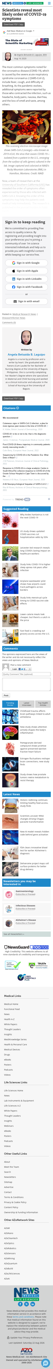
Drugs (7, 1054)
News (7, 1014)
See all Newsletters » (14, 934)
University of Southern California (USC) (23, 184)
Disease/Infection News (13, 317)
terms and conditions (23, 1316)
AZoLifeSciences (12, 1273)
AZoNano (8, 1233)
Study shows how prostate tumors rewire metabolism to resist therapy (34, 777)
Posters (7, 1064)
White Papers (10, 1024)
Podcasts (8, 1069)
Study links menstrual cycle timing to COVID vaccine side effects (34, 600)
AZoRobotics (10, 1248)
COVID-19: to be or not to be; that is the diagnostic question (24, 435)
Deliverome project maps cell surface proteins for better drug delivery (34, 866)
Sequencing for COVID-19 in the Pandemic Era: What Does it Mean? (25, 456)
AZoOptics (9, 1243)
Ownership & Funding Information (21, 1212)
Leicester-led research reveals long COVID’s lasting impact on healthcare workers (35, 550)
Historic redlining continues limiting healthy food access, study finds (34, 803)
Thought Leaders (12, 1029)
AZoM (7, 1228)
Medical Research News (24, 314)
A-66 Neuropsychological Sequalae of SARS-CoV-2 (24, 484)
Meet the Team (11, 1166)
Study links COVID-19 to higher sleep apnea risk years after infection (35, 567)
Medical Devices (12, 1049)
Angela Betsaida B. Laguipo (26, 354)
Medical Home (11, 1004)
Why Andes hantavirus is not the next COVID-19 (34, 516)
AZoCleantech (11, 1238)
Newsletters (10, 1177)
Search (7, 1172)
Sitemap (8, 1182)
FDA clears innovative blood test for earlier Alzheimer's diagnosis (33, 850)
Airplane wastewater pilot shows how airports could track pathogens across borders (32, 585)
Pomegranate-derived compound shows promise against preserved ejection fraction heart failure (33, 747)
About (7, 1161)
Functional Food (12, 1009)
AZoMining (9, 1258)
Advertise (8, 1187)
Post (6, 695)
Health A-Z (9, 1019)
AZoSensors (10, 1253)
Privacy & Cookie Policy (15, 1202)
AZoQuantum (10, 1263)
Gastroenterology (25, 891)
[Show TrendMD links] (49, 499)
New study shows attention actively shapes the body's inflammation (33, 729)
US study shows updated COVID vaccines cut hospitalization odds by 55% (34, 534)
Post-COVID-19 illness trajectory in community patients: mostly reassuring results (27, 445)
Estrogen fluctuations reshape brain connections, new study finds (35, 761)
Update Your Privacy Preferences (26, 1337)
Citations (9, 408)
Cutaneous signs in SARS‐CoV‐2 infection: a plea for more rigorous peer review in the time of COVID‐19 (25, 424)
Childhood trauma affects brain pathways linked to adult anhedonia (35, 714)
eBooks (7, 1059)
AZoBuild (8, 1268)
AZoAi (7, 1278)
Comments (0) (9, 322)
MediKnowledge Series (15, 1039)
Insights (8, 1034)
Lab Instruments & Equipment (19, 1100)
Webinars (9, 1125)
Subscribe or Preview (25, 894)
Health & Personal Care (15, 1044)
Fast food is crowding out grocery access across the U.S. (35, 632)
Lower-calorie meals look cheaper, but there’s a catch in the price (35, 617)
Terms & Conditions (14, 1197)
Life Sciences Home (13, 1090)
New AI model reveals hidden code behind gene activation (34, 833)
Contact (8, 1192)
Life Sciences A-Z (12, 1105)
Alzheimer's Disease (26, 920)
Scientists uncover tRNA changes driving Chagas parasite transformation (32, 818)
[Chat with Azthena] (45, 1363)
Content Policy (11, 1207)
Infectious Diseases (25, 905)
